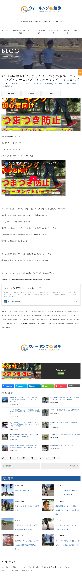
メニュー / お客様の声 (39, 31)
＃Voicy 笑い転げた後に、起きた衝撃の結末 (64, 410)
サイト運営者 (14, 570)
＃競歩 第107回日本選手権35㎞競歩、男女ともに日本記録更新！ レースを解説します (24, 446)
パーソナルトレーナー (62, 84)
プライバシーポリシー (26, 570)
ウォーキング (26, 84)
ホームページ (5, 31)
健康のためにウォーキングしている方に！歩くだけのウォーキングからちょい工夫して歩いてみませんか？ (24, 399)
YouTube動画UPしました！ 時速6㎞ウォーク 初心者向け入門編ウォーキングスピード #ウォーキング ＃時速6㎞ (25, 424)
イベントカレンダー (54, 31)
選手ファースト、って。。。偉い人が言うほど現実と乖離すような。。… (27, 545)
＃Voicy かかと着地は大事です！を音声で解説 (65, 435)
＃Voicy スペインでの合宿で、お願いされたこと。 (65, 423)
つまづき (50, 84)
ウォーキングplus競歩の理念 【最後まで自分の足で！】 (39, 567)
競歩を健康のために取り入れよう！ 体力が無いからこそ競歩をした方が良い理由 (65, 398)
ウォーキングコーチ (39, 84)
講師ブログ (77, 31)
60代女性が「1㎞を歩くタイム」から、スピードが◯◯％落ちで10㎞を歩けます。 (24, 435)
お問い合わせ (67, 31)
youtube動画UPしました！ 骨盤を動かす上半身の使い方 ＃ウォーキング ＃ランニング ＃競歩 (25, 412)
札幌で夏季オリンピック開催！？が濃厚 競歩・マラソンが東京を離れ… (68, 510)
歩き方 (9, 86)
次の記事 (73, 466)
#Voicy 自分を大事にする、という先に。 (63, 446)
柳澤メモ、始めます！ (23, 491)
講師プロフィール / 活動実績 (21, 31)
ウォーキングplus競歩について (11, 567)
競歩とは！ (5, 570)
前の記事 (8, 466)
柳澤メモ (15, 84)
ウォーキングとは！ (64, 567)
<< (80, 72)
